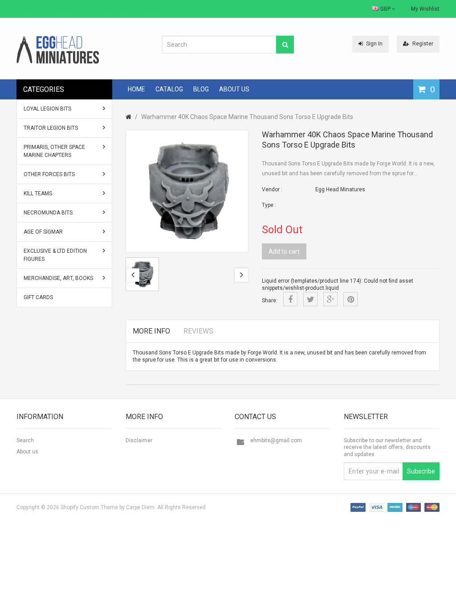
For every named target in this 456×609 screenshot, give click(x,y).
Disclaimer (139, 440)
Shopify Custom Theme (89, 507)
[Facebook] (290, 299)
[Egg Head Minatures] (57, 49)
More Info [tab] (151, 331)
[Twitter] (310, 299)
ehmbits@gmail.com (276, 440)
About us (27, 452)
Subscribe (421, 471)
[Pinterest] (350, 299)
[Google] (330, 299)
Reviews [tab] (198, 331)
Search (25, 440)
